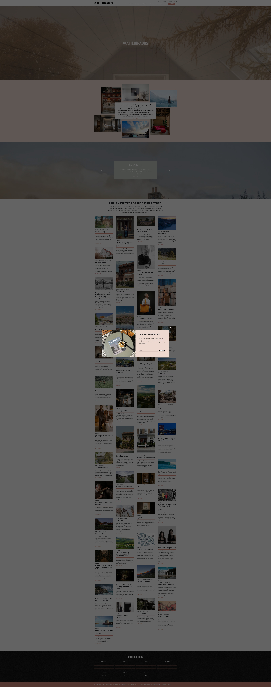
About (164, 1)
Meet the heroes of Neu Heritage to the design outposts (135, 45)
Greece (125, 669)
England (103, 675)
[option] (135, 43)
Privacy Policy (134, 684)
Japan (146, 661)
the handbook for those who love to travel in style (135, 45)
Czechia (104, 672)
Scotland (146, 672)
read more (98, 243)
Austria (104, 664)
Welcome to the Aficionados (135, 45)
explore (135, 118)
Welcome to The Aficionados (135, 45)
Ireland (125, 672)
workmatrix (168, 684)
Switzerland (167, 664)
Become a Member (155, 684)
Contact (170, 1)
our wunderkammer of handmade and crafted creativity (135, 45)
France (125, 664)
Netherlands (146, 664)
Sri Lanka (167, 661)
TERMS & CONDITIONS (145, 684)
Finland (125, 661)
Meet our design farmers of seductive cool (135, 45)
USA (167, 669)
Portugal (146, 669)
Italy (125, 675)
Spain (146, 675)
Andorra (103, 661)
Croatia (104, 669)
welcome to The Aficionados (135, 45)
